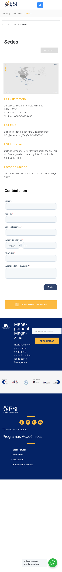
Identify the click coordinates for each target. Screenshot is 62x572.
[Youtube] (40, 422)
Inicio (5, 13)
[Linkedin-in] (34, 422)
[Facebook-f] (21, 422)
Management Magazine (34, 305)
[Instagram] (28, 422)
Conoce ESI (17, 13)
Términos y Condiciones (14, 429)
